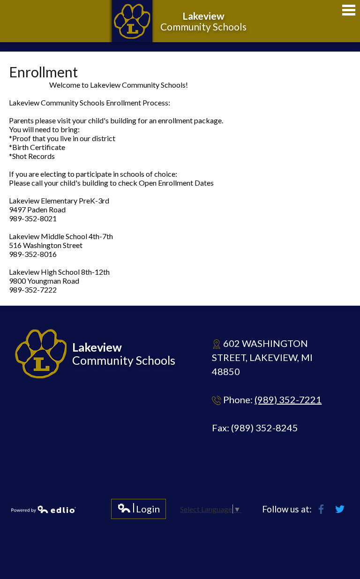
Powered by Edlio (43, 509)
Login (138, 511)
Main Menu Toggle (348, 10)
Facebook (321, 509)
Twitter (340, 509)
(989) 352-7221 (288, 399)
